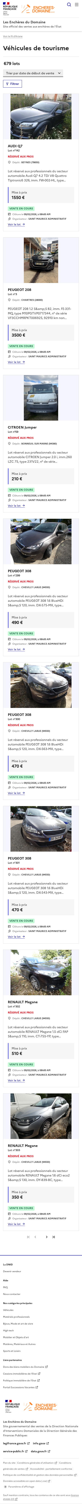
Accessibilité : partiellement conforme (51, 1469)
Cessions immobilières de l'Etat (20, 1373)
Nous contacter (11, 1294)
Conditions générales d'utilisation (35, 1463)
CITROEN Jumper (22, 427)
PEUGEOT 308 (19, 571)
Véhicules (8, 1310)
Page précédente (35, 1237)
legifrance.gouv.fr (14, 1443)
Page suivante (47, 1237)
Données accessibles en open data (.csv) (25, 1481)
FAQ (5, 1287)
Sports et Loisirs (11, 1351)
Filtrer (14, 84)
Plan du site (9, 1463)
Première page (28, 1237)
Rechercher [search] (69, 4)
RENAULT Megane (23, 1002)
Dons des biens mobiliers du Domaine (23, 1367)
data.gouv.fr (39, 1451)
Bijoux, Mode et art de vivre (18, 1323)
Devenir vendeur (12, 1271)
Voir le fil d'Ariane (13, 36)
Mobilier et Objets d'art (16, 1337)
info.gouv (39, 1443)
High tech (8, 1330)
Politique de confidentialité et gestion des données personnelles (38, 1475)
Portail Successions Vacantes (19, 1387)
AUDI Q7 (15, 146)
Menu (76, 4)
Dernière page (54, 1237)
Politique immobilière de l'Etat (19, 1380)
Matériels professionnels (16, 1317)
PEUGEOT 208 (19, 289)
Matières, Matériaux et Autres (19, 1344)
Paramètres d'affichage (21, 1486)
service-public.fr (13, 1451)
